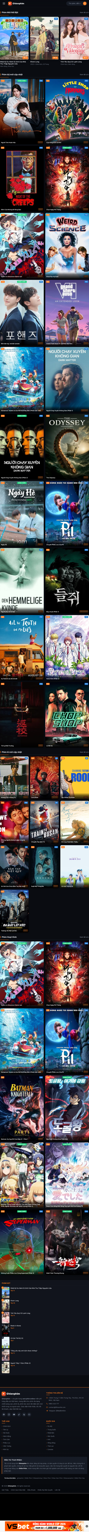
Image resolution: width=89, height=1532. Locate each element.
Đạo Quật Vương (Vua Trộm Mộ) (57, 1139)
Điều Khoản (31, 1490)
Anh (49, 1439)
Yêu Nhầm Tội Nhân (68, 797)
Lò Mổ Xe (49, 746)
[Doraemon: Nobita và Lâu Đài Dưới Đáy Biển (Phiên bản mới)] (22, 380)
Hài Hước (6, 1433)
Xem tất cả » (84, 12)
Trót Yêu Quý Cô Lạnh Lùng (20, 1313)
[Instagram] (9, 1414)
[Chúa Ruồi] (44, 777)
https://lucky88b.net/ (54, 1500)
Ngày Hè (4, 544)
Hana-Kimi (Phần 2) (52, 679)
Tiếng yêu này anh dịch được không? (24, 1351)
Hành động (7, 1436)
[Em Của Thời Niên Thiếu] (74, 822)
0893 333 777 (54, 1404)
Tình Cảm (6, 1439)
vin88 (50, 1509)
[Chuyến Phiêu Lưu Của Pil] (67, 514)
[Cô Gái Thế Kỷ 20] (74, 866)
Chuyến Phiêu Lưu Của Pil (55, 544)
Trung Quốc (52, 1429)
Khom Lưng (15, 1301)
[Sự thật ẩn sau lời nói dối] (22, 648)
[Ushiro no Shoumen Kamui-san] (22, 245)
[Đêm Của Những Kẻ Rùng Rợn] (22, 178)
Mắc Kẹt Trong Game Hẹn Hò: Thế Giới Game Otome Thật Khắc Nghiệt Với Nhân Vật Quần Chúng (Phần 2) (20, 1205)
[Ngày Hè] (22, 514)
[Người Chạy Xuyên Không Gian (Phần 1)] (67, 380)
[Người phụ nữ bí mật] (22, 581)
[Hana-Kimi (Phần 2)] (67, 648)
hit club (76, 1509)
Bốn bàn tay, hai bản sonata (10, 343)
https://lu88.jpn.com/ (36, 1513)
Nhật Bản (51, 1433)
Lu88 (33, 1496)
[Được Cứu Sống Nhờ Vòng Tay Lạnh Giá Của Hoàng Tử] (67, 1175)
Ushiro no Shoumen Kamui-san (11, 276)
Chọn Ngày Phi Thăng (53, 209)
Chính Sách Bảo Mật (18, 1490)
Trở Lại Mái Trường (7, 746)
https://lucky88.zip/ (37, 1509)
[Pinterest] (24, 1414)
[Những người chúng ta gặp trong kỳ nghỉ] (14, 822)
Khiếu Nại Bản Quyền (45, 1490)
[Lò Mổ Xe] (67, 715)
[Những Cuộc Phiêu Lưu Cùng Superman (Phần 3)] (22, 1242)
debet (17, 1496)
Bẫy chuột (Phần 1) (52, 612)
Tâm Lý (5, 1429)
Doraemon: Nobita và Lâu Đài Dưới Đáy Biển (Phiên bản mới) (21, 410)
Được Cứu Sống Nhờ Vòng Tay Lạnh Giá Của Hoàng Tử (64, 1206)
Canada (50, 1449)
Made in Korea (16, 1326)
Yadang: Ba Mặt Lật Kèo (9, 931)
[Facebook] (4, 1414)
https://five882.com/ (19, 1505)
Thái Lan (51, 1446)
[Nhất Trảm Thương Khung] (67, 1242)
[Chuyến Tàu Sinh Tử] (44, 822)
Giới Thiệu (5, 1490)
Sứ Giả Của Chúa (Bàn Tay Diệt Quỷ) (13, 886)
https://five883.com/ (72, 1500)
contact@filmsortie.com (57, 1407)
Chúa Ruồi (34, 797)
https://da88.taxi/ (71, 1505)
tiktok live (66, 1509)
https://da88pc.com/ (42, 1517)
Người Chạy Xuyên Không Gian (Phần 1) (59, 410)
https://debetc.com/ (34, 1500)
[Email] (29, 1414)
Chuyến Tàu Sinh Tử (38, 842)
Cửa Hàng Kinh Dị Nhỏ (53, 142)
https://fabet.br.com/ (37, 1505)
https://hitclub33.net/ (74, 1496)
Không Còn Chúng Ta (8, 797)
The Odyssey (50, 478)
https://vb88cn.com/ (73, 1513)
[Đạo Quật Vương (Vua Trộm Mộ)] (67, 1108)
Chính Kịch (7, 1426)
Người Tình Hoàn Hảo (8, 142)
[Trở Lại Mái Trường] (22, 715)
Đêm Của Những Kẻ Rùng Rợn (11, 209)
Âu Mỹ (50, 1426)
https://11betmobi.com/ (22, 1517)
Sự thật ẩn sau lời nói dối (9, 679)
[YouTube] (14, 1414)
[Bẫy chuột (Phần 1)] (67, 581)
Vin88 (73, 1517)
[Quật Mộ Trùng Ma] (44, 866)
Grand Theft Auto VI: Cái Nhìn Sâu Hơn (59, 343)
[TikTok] (19, 1414)
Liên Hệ (57, 1490)
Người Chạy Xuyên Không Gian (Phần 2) (14, 478)
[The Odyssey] (67, 446)
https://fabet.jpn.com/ (16, 1513)
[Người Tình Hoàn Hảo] (22, 111)
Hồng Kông (51, 1443)
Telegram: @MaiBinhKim (57, 1411)
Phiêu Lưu (6, 1443)
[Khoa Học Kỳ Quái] (67, 245)
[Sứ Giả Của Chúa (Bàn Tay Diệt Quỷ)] (14, 866)
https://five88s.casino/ (18, 1509)
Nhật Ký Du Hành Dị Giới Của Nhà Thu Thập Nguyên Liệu (31, 1288)
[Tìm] (85, 3)
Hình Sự (6, 1449)
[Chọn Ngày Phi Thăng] (67, 178)
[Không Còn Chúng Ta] (14, 777)
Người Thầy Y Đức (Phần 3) (20, 1363)
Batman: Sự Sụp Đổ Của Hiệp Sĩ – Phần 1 (14, 1139)
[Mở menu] (4, 3)
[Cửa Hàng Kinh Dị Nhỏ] (67, 111)
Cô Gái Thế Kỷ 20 (67, 886)
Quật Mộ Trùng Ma (37, 886)
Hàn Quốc (51, 1436)
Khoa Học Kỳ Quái (52, 276)
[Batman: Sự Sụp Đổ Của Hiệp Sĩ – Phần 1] (22, 1108)
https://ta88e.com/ (60, 1517)
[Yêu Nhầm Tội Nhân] (74, 777)
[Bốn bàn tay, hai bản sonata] (22, 312)
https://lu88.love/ (55, 1505)
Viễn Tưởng (7, 1446)
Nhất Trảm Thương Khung (55, 1273)
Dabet (9, 1496)
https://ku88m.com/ (54, 1513)
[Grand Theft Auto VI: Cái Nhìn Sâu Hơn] (67, 312)
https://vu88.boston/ (16, 1500)
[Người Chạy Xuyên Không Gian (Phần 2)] (22, 446)
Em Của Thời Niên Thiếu (69, 842)
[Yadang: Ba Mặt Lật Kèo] (14, 911)
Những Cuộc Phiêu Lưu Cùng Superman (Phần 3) (17, 1273)
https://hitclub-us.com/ (54, 1496)
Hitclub (25, 1496)
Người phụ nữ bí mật (8, 612)
